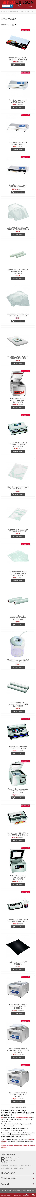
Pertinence (5, 25)
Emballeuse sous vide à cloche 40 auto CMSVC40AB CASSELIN (18, 1050)
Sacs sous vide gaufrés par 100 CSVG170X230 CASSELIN (18, 228)
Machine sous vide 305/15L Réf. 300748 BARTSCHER (18, 920)
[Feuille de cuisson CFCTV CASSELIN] (18, 946)
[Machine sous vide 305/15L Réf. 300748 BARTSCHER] (18, 904)
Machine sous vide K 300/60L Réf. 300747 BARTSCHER (18, 877)
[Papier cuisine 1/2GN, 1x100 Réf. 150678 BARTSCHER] (18, 42)
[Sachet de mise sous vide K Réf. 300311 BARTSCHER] (18, 471)
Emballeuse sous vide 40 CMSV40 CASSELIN (18, 143)
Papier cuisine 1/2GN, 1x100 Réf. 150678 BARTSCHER (18, 58)
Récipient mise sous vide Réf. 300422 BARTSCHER (18, 661)
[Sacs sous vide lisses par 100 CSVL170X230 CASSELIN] (18, 298)
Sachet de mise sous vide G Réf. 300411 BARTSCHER (18, 530)
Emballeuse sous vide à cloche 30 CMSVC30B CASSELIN (18, 1006)
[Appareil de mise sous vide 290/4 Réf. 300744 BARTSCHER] (18, 773)
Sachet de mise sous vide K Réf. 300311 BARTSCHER (18, 488)
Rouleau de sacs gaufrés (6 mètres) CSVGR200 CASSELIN (18, 271)
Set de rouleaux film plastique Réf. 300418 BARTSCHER (18, 617)
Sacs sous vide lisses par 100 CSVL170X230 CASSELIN (18, 314)
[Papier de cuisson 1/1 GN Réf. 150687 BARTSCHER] (18, 341)
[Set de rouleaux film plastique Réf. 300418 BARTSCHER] (18, 600)
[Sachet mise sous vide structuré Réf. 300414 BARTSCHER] (18, 556)
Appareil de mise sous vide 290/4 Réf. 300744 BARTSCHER (18, 790)
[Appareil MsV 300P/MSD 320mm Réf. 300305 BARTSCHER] (18, 427)
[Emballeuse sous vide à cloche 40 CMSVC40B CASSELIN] (18, 1077)
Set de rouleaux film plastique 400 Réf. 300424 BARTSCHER (18, 704)
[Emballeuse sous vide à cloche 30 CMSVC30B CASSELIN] (18, 989)
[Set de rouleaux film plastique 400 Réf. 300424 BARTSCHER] (18, 687)
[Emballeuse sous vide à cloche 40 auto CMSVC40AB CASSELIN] (18, 1033)
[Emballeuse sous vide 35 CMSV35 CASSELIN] (18, 84)
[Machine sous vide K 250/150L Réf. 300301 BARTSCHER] (18, 383)
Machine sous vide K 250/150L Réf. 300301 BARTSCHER (18, 400)
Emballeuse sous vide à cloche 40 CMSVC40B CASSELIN (18, 1094)
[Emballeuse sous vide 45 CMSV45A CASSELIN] (18, 169)
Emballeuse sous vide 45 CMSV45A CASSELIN (18, 186)
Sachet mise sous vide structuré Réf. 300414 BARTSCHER (18, 573)
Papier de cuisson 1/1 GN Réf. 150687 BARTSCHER (18, 357)
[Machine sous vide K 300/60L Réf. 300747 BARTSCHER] (18, 860)
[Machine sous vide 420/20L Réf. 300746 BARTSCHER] (18, 817)
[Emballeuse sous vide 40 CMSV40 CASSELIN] (18, 127)
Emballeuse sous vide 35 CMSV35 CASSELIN (18, 101)
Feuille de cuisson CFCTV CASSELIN (18, 963)
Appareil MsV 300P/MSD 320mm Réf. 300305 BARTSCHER (18, 444)
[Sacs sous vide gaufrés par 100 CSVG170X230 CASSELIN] (18, 212)
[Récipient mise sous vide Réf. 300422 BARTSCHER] (18, 644)
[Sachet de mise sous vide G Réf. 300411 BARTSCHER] (18, 514)
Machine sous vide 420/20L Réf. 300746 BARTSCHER (18, 834)
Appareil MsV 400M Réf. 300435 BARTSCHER (18, 747)
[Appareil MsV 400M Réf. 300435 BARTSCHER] (18, 731)
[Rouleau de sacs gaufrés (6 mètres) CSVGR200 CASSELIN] (18, 254)
